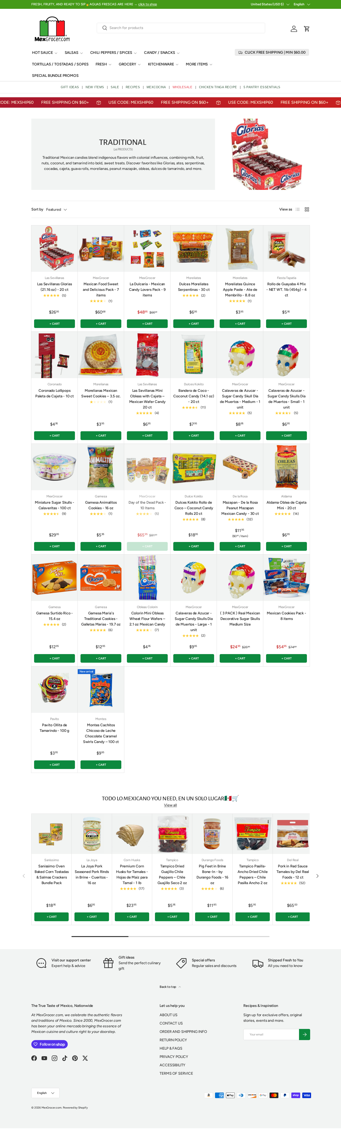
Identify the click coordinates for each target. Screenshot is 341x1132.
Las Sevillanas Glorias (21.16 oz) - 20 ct (54, 287)
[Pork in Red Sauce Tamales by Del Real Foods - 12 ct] (293, 834)
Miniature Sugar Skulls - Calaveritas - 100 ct (54, 505)
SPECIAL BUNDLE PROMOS (55, 75)
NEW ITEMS (95, 87)
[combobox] (181, 28)
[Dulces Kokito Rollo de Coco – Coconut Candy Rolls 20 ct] (193, 467)
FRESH (101, 64)
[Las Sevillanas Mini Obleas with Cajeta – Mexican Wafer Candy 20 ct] (147, 355)
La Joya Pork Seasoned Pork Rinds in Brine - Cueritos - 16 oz (92, 874)
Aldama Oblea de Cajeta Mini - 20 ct (286, 505)
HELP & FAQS (171, 1048)
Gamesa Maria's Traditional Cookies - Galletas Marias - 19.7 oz (101, 618)
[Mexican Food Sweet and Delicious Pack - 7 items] (101, 248)
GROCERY (127, 64)
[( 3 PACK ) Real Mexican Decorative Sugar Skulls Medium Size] (240, 578)
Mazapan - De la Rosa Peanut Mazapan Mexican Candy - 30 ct (240, 508)
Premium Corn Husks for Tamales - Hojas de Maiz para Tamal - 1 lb (132, 874)
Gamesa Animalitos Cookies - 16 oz (100, 505)
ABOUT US (168, 1015)
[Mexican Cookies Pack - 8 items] (286, 578)
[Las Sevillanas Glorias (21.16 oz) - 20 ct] (54, 248)
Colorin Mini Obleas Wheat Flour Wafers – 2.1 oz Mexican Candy (147, 618)
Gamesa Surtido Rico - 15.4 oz (54, 616)
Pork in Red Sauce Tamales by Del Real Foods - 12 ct (293, 871)
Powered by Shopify (75, 1107)
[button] (307, 29)
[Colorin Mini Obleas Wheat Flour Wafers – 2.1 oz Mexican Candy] (147, 578)
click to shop (147, 4)
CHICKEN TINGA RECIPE (218, 87)
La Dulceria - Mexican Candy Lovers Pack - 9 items (147, 289)
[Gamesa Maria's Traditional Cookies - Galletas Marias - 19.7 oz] (101, 578)
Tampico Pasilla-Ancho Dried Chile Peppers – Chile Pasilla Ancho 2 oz (252, 874)
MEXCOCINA (156, 87)
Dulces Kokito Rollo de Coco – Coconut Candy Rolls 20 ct (193, 508)
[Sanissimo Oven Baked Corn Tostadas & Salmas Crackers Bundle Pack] (51, 834)
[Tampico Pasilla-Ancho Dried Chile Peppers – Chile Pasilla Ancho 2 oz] (253, 834)
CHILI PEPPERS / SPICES (111, 52)
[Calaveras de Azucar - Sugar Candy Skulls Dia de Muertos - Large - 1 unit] (193, 578)
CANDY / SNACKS (159, 52)
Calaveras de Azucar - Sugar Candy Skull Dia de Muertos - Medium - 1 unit (240, 398)
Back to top (168, 987)
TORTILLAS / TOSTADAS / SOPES (60, 64)
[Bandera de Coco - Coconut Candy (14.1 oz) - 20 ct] (193, 355)
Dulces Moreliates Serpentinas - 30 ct (194, 287)
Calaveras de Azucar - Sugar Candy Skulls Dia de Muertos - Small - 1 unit (286, 398)
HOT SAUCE (42, 52)
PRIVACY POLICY (174, 1056)
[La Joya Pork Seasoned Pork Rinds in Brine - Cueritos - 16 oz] (92, 834)
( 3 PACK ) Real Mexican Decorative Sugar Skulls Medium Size (240, 618)
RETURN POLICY (173, 1040)
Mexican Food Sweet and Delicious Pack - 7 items (101, 289)
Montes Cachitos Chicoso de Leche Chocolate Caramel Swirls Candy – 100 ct (101, 733)
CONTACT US (171, 1023)
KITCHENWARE (161, 64)
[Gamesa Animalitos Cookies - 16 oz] (101, 467)
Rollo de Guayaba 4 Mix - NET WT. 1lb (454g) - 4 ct (286, 289)
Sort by (37, 209)
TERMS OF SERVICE (176, 1073)
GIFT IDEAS (70, 87)
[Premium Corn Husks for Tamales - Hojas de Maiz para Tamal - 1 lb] (132, 834)
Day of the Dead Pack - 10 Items (147, 505)
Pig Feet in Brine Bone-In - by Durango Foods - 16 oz (212, 874)
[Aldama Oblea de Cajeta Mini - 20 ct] (286, 467)
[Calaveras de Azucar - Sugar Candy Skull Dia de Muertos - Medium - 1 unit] (240, 355)
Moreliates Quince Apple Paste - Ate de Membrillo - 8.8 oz (240, 289)
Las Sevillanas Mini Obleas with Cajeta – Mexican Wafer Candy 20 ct (147, 398)
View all (170, 805)
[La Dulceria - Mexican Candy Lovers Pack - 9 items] (147, 248)
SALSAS (71, 52)
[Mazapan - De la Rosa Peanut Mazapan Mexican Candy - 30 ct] (240, 467)
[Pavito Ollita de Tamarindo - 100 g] (54, 689)
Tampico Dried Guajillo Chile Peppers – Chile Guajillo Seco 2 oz (172, 874)
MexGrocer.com (51, 1107)
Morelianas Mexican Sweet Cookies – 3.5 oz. (100, 393)
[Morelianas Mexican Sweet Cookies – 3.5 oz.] (101, 355)
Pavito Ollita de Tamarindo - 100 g (54, 728)
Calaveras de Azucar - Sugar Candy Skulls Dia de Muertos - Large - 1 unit (193, 621)
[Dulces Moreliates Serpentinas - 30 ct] (193, 248)
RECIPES (133, 87)
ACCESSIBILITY (172, 1065)
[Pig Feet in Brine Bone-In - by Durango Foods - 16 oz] (212, 834)
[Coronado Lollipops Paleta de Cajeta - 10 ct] (54, 355)
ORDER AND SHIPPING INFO (183, 1031)
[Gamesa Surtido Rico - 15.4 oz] (54, 578)
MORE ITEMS (197, 64)
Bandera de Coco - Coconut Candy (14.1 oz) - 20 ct (193, 396)
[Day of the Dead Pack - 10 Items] (147, 467)
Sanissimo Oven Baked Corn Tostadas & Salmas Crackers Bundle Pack (52, 874)
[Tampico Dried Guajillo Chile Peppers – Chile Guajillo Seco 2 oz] (172, 834)
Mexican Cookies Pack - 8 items (286, 616)
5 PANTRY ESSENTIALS (262, 87)
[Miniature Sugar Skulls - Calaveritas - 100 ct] (54, 467)
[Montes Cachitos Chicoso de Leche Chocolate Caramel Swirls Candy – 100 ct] (101, 689)
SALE (115, 87)
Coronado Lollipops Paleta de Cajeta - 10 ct (54, 393)
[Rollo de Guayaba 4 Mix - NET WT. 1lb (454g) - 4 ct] (286, 248)
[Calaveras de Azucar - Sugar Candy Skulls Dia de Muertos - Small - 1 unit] (286, 355)
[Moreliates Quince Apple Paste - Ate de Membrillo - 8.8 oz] (240, 248)
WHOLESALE (183, 87)
